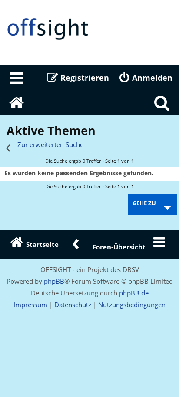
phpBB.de (134, 293)
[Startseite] (89, 29)
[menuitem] (17, 77)
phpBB (54, 281)
